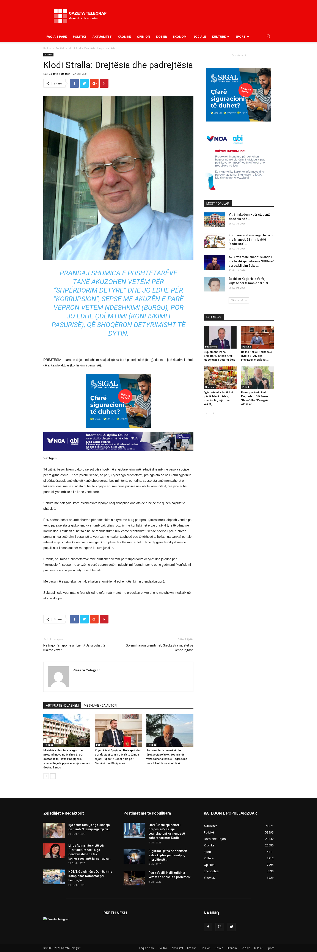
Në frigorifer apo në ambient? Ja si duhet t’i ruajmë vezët (74, 647)
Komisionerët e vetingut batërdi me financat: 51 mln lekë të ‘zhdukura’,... (251, 240)
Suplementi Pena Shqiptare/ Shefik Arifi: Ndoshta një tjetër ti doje (219, 355)
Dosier (161, 36)
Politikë (79, 36)
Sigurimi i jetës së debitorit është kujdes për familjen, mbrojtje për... (168, 855)
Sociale (199, 36)
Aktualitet (102, 36)
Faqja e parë (56, 36)
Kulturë (219, 36)
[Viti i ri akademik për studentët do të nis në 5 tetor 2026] (214, 219)
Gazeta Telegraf (59, 73)
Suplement (211, 346)
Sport (240, 36)
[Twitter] (231, 927)
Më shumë (237, 300)
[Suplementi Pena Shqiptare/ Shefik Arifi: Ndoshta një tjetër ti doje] (220, 337)
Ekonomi (180, 36)
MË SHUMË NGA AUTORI (100, 705)
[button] (268, 37)
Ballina (47, 48)
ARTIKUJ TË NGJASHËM (62, 705)
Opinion (143, 36)
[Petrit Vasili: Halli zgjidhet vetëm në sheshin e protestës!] (134, 878)
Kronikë (124, 36)
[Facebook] (208, 927)
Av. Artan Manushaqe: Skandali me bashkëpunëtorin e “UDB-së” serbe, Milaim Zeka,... (251, 261)
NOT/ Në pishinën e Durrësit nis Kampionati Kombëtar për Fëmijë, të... (90, 876)
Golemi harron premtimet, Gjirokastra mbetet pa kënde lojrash (159, 647)
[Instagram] (219, 927)
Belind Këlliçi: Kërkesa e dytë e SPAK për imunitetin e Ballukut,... (256, 355)
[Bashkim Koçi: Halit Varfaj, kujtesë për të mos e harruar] (214, 284)
